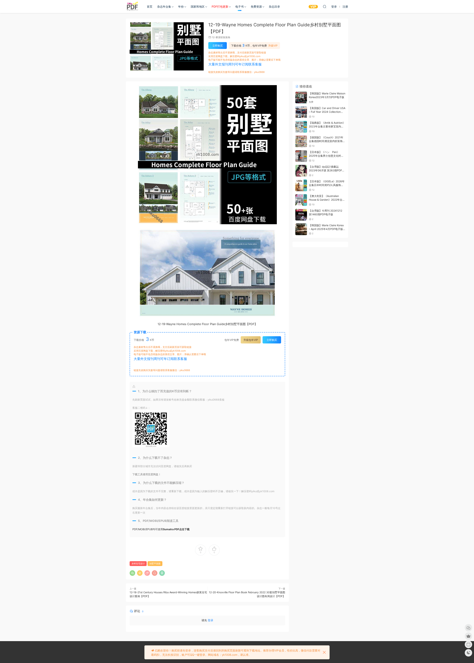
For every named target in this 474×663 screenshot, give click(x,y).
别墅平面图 (155, 563)
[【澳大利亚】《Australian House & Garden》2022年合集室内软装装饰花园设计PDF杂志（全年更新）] (301, 200)
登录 (210, 620)
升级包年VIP (250, 339)
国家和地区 (198, 6)
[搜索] (324, 6)
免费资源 (256, 6)
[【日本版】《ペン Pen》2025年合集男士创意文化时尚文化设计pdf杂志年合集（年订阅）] (301, 156)
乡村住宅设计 (138, 563)
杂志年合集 (164, 6)
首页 (149, 6)
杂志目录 (274, 6)
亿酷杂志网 (132, 6)
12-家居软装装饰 (221, 37)
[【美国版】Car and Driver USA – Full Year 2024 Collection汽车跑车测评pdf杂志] (301, 112)
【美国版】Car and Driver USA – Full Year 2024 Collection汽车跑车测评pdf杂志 (327, 111)
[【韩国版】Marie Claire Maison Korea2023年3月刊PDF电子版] (301, 97)
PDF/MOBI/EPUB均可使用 (161, 529)
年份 (181, 6)
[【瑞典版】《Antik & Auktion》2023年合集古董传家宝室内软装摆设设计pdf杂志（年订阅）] (301, 127)
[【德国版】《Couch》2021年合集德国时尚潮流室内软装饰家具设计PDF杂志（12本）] (301, 141)
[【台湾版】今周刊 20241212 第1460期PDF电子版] (301, 215)
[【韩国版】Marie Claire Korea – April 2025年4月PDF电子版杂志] (301, 229)
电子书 (239, 6)
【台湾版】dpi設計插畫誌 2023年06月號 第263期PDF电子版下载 (327, 170)
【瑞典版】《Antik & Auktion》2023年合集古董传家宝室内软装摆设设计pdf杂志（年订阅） (327, 126)
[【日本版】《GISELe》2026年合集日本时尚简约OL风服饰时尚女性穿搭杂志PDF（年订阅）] (301, 185)
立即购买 (217, 45)
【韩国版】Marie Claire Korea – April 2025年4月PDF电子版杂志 (326, 229)
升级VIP (273, 45)
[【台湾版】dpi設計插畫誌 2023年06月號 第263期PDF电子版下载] (301, 171)
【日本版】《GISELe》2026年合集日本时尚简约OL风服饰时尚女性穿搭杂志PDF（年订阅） (327, 185)
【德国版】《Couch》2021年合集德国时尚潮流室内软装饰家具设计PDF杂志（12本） (327, 141)
